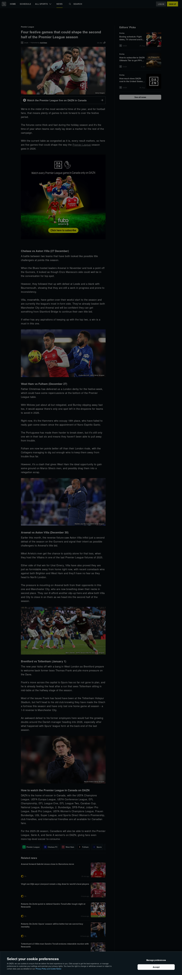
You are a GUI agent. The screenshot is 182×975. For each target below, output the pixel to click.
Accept (156, 967)
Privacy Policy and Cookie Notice (48, 968)
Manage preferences (156, 960)
